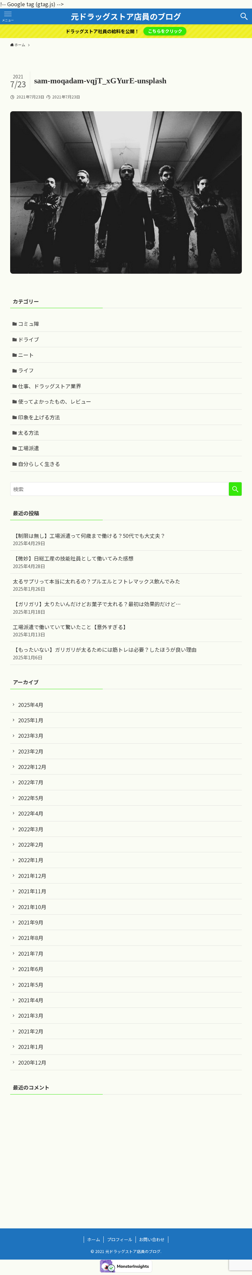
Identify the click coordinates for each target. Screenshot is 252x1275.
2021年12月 (32, 876)
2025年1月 (30, 720)
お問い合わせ (152, 1239)
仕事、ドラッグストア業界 (49, 386)
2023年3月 (30, 735)
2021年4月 (30, 1000)
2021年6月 (30, 969)
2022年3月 (30, 829)
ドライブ (28, 339)
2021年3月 (30, 1015)
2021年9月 (30, 922)
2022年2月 (30, 844)
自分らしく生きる (39, 464)
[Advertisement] (126, 1151)
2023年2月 (30, 751)
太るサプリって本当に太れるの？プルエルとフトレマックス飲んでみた (96, 584)
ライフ (26, 370)
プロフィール (120, 1239)
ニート (26, 355)
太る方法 (28, 432)
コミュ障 (28, 324)
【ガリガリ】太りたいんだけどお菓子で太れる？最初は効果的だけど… (97, 607)
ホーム (93, 1239)
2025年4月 (30, 705)
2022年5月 (30, 798)
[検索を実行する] (235, 489)
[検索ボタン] (244, 16)
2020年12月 (32, 1062)
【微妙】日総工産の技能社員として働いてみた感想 (73, 561)
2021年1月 (30, 1047)
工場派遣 (28, 448)
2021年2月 (30, 1031)
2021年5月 (30, 984)
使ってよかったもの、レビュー (54, 401)
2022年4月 (30, 813)
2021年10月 (32, 907)
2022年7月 (30, 782)
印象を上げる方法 (39, 417)
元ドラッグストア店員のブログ (126, 16)
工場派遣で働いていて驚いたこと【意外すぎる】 (70, 630)
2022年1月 (30, 860)
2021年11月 (32, 891)
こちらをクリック (165, 31)
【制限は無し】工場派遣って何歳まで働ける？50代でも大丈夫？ (89, 539)
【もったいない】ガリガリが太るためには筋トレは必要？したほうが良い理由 (105, 653)
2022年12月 (32, 767)
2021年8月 (30, 938)
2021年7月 (30, 953)
